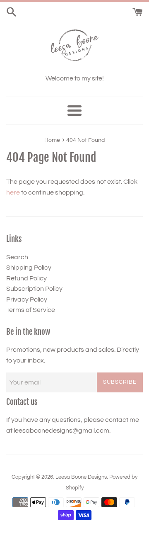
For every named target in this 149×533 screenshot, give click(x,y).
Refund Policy (26, 278)
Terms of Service (30, 310)
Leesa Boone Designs (81, 477)
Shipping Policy (28, 267)
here (13, 192)
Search (17, 257)
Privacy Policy (26, 299)
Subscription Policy (34, 288)
